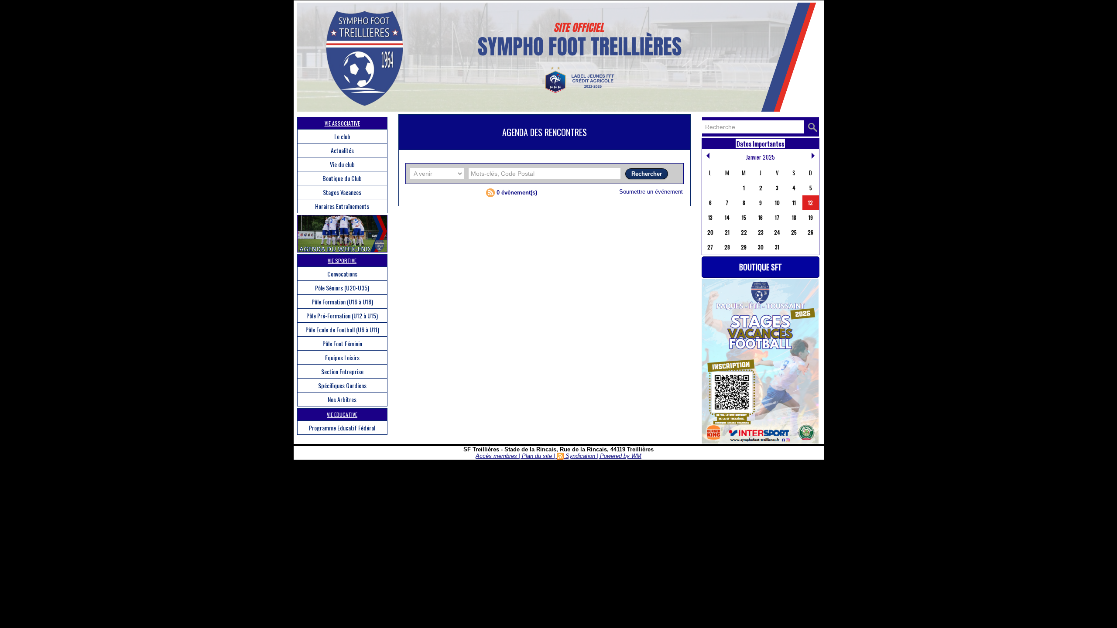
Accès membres (496, 456)
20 (710, 232)
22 (744, 232)
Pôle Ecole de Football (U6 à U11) (342, 329)
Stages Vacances (342, 192)
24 (777, 232)
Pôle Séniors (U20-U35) (342, 287)
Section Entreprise (342, 371)
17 (777, 217)
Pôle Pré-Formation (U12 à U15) (342, 315)
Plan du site (537, 456)
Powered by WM (620, 456)
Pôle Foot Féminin (342, 343)
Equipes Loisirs (342, 357)
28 (727, 247)
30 (761, 247)
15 (744, 217)
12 (810, 202)
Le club (342, 136)
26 (810, 232)
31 (777, 247)
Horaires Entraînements (342, 206)
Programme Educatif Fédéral (342, 427)
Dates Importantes (760, 143)
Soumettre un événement (651, 191)
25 (794, 232)
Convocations (342, 273)
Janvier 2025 (760, 157)
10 (777, 202)
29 (744, 247)
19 (811, 217)
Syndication (580, 456)
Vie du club (342, 164)
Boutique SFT (760, 267)
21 (727, 232)
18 (794, 217)
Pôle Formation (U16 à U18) (342, 301)
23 (761, 232)
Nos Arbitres (342, 399)
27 (710, 247)
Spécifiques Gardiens (342, 385)
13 (710, 217)
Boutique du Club (342, 178)
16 (760, 217)
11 (794, 202)
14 (727, 217)
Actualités (342, 150)
